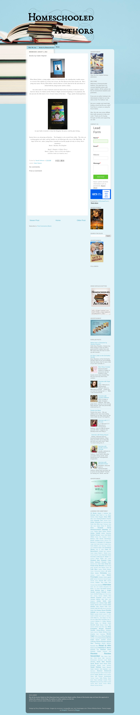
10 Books (93, 513)
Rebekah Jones (105, 649)
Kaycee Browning (107, 608)
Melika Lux (98, 623)
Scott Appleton (104, 669)
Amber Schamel (95, 522)
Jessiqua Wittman (95, 599)
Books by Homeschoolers (46, 47)
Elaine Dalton (100, 558)
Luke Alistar (93, 617)
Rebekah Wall (107, 651)
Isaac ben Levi (94, 586)
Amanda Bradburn (101, 518)
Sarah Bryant (103, 663)
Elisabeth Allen (95, 560)
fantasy (100, 569)
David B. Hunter (98, 554)
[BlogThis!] (58, 161)
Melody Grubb (107, 623)
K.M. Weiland (100, 603)
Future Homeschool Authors (97, 571)
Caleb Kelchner (100, 544)
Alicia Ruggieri (99, 517)
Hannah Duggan (107, 579)
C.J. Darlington (99, 542)
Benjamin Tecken (106, 536)
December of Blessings (96, 556)
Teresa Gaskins (107, 674)
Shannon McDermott (104, 671)
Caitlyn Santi (93, 544)
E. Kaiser (106, 556)
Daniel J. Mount (102, 553)
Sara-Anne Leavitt (102, 659)
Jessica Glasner (98, 595)
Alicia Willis (107, 517)
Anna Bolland (97, 526)
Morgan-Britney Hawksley (104, 630)
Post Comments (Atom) (44, 226)
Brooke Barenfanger (105, 538)
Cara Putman (94, 546)
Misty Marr (104, 626)
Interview (107, 584)
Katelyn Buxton (94, 604)
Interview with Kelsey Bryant (99, 435)
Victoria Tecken (103, 683)
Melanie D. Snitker (100, 621)
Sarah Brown (94, 663)
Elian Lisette (108, 558)
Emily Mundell (108, 565)
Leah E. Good (94, 616)
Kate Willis (107, 603)
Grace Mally (100, 575)
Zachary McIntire (98, 685)
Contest (101, 551)
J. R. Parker (97, 588)
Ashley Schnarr (106, 531)
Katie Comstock (103, 604)
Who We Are (32, 47)
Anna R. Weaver (106, 526)
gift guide (108, 571)
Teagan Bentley (98, 674)
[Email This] (56, 161)
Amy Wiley (97, 524)
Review (93, 653)
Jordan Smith (101, 601)
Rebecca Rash (94, 647)
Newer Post (34, 220)
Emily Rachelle (94, 567)
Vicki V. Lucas (107, 681)
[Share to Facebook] (62, 161)
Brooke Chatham (95, 540)
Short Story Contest (104, 367)
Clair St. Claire (100, 549)
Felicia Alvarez (107, 569)
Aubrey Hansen (95, 535)
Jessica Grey (107, 595)
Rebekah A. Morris (104, 647)
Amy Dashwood (104, 522)
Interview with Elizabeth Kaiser (103, 463)
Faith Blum (94, 569)
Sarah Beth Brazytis (104, 661)
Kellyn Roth (93, 610)
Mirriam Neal (98, 626)
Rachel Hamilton (101, 639)
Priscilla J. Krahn (94, 637)
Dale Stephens (107, 551)
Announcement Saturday (99, 529)
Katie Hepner (38, 163)
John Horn (104, 599)
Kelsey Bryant (101, 610)
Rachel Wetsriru (106, 643)
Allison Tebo (93, 518)
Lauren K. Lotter (107, 614)
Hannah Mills (102, 580)
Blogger (77, 710)
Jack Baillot (103, 588)
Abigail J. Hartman (103, 513)
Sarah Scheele (94, 669)
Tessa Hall (93, 676)
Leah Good (101, 615)
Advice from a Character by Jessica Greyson (98, 343)
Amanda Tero (98, 520)
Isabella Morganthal (104, 586)
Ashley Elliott (98, 531)
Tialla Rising (103, 678)
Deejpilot (64, 710)
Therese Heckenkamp (104, 676)
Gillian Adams (94, 573)
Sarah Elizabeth (106, 665)
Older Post (81, 220)
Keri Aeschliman (101, 612)
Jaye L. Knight (106, 590)
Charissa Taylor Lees (98, 547)
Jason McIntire (95, 590)
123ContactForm (103, 201)
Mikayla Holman (104, 625)
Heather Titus (99, 582)
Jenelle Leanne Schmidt (98, 592)
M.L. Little (99, 617)
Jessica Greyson (95, 597)
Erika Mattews (102, 567)
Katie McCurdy (99, 608)
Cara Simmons (102, 545)
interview (100, 585)
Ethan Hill (108, 567)
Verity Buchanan (99, 681)
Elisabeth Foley (106, 560)
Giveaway (103, 573)
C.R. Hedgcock (107, 542)
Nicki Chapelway (100, 634)
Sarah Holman (95, 667)
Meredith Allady (94, 625)
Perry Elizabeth (106, 636)
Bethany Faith (94, 538)
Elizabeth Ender (106, 562)
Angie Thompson (104, 524)
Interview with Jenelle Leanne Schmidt (103, 448)
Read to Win (105, 645)
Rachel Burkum (102, 638)
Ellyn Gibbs (101, 564)
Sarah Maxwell (106, 667)
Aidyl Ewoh (99, 515)
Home (58, 220)
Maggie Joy (105, 617)
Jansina (109, 588)
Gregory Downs (103, 577)
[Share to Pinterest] (63, 161)
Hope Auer (107, 582)
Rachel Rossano (101, 641)
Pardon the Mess (95, 410)
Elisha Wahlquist (95, 562)
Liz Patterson (108, 615)
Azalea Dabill (104, 535)
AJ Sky (105, 515)
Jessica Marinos (106, 597)
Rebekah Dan (94, 649)
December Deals (106, 555)
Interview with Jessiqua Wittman (103, 396)
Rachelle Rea (94, 645)
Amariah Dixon (107, 520)
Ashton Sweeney (106, 533)
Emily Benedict (99, 565)
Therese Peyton (94, 678)
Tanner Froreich (104, 672)
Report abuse (94, 203)
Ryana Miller (101, 658)
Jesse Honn (105, 594)
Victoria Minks (94, 683)
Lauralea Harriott (98, 614)
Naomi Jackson (94, 632)
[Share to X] (60, 161)
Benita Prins (98, 536)
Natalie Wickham (103, 632)
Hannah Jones (94, 580)
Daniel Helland (94, 553)
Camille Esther (107, 544)
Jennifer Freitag (98, 594)
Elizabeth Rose (94, 563)
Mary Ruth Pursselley (101, 619)
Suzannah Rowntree (95, 672)
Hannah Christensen (98, 579)
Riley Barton (104, 656)
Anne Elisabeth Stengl (100, 527)
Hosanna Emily (93, 585)
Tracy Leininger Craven (100, 680)
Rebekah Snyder (95, 651)
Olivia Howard (98, 636)
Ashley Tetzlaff (95, 533)
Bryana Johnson (104, 540)
